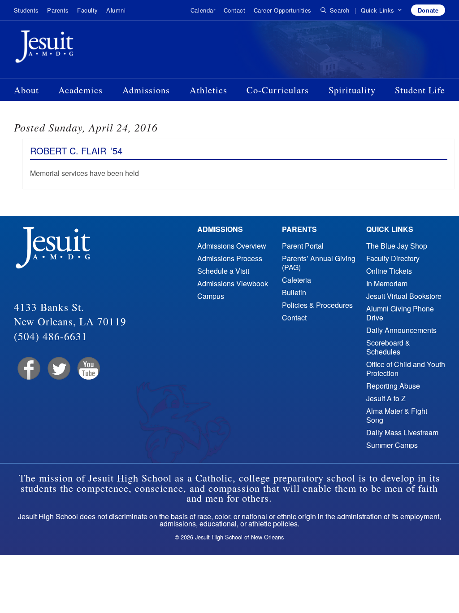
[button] (382, 10)
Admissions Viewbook (232, 283)
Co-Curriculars (278, 89)
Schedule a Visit (223, 271)
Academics (80, 89)
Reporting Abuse (393, 386)
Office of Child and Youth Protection (405, 368)
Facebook (28, 368)
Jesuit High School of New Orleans (76, 48)
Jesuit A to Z (386, 398)
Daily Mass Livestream (402, 432)
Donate (428, 10)
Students (26, 10)
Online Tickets (389, 271)
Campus (210, 296)
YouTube (88, 368)
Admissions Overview (231, 246)
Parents (58, 10)
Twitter (58, 368)
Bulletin (294, 292)
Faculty (87, 10)
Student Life (420, 89)
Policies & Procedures (317, 305)
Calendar (203, 10)
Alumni (116, 10)
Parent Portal (303, 246)
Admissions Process (229, 258)
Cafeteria (296, 280)
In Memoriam (386, 283)
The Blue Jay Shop (396, 246)
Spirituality (352, 89)
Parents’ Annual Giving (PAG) (318, 262)
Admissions (146, 89)
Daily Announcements (401, 330)
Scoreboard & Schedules (388, 347)
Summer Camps (392, 445)
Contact (235, 10)
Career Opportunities (283, 10)
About (26, 89)
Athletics (208, 89)
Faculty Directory (393, 258)
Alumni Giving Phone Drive (400, 313)
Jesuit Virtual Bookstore (404, 296)
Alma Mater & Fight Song (396, 415)
